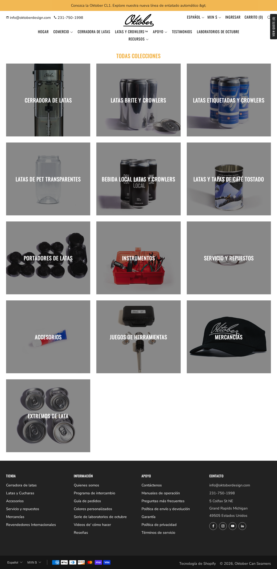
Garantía (149, 516)
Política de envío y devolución (166, 508)
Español (194, 17)
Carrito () (254, 17)
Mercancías (15, 516)
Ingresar (232, 17)
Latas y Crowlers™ (131, 31)
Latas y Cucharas (20, 493)
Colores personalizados (93, 508)
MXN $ (212, 17)
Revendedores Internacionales (31, 524)
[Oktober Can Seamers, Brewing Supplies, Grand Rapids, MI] (224, 539)
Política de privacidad (159, 524)
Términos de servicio (158, 532)
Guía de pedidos (87, 501)
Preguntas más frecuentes (163, 501)
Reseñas (81, 532)
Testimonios (182, 31)
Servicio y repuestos (22, 508)
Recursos (137, 38)
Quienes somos (86, 485)
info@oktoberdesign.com (30, 17)
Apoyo (158, 31)
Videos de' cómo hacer (92, 524)
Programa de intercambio (94, 493)
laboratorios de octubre (218, 31)
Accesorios (15, 501)
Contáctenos (152, 485)
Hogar (43, 31)
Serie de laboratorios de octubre (100, 516)
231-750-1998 (70, 17)
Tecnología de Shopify (197, 563)
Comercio (61, 31)
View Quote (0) (273, 26)
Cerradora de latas (94, 31)
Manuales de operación (161, 493)
